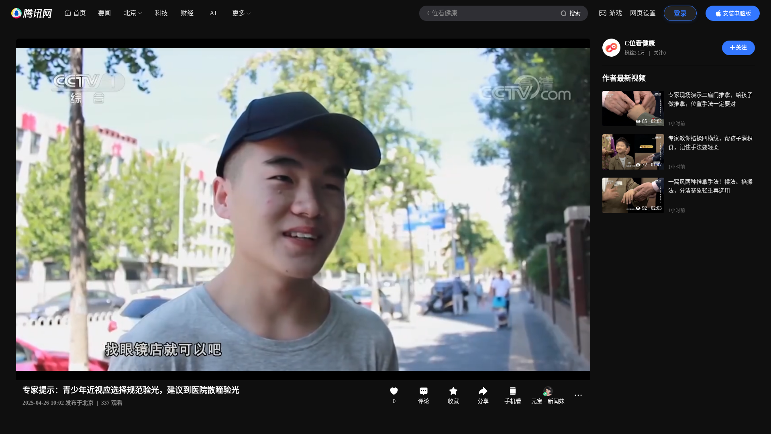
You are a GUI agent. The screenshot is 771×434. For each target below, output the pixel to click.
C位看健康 (639, 43)
